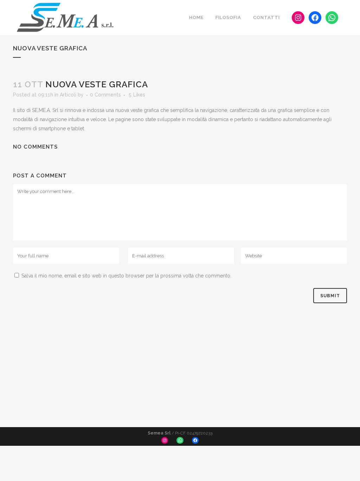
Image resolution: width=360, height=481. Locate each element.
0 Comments (105, 95)
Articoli (68, 95)
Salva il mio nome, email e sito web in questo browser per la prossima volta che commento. (126, 276)
